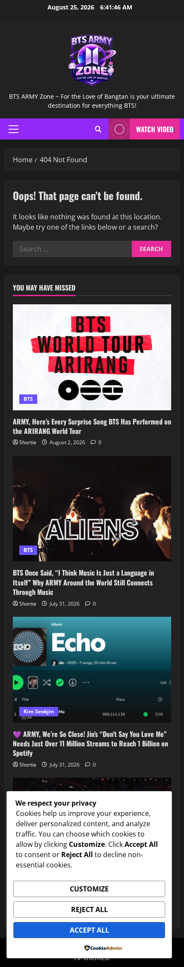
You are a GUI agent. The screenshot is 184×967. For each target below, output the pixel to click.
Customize (89, 889)
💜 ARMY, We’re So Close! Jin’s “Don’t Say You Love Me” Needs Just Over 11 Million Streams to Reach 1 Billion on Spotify (90, 743)
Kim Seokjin (39, 711)
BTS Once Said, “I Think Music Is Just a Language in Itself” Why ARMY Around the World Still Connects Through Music (83, 582)
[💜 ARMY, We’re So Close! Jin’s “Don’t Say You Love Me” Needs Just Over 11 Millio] (92, 670)
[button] (13, 129)
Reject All (89, 909)
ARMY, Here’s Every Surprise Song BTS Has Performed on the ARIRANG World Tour (92, 426)
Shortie (27, 442)
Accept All (89, 930)
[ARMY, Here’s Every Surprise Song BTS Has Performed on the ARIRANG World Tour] (92, 357)
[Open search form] (98, 129)
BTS (28, 399)
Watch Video (154, 129)
